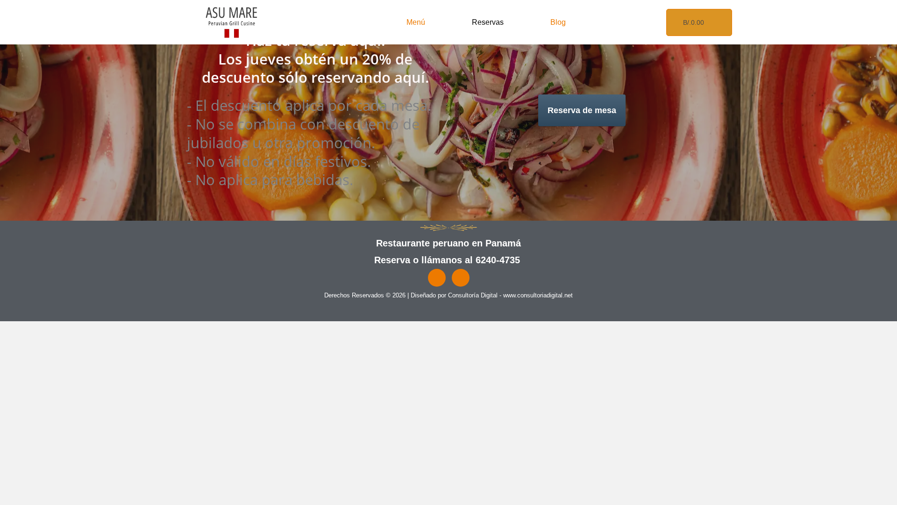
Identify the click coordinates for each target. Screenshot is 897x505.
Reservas (488, 22)
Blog (558, 22)
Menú (415, 22)
